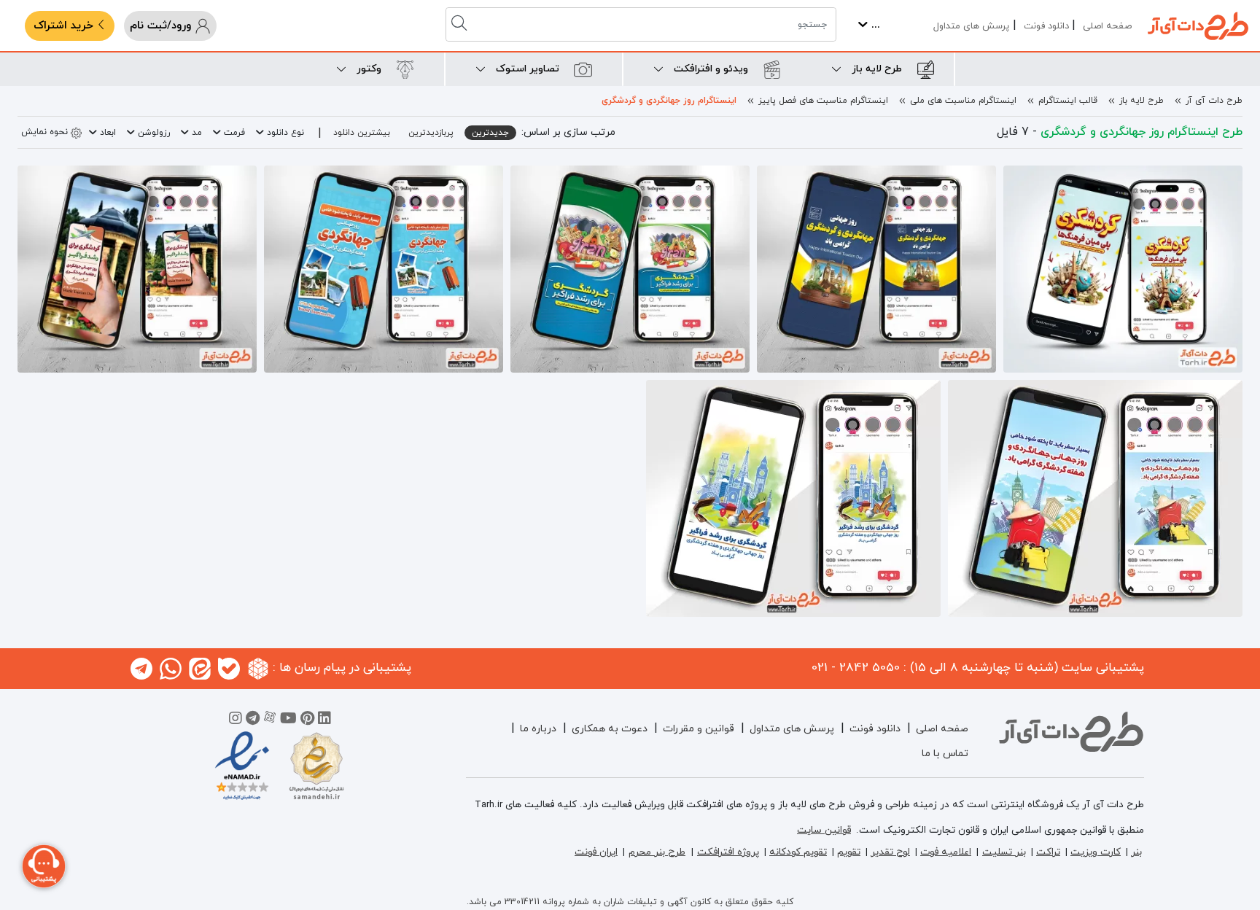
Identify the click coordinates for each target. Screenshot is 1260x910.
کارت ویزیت (1095, 852)
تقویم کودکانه (798, 852)
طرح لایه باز (1141, 100)
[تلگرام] (253, 720)
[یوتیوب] (288, 720)
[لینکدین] (324, 720)
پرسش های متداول (971, 26)
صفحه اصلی (1107, 26)
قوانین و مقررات (698, 729)
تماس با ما (945, 754)
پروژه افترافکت (728, 852)
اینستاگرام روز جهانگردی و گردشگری (669, 100)
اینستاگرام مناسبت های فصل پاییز (823, 100)
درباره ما (538, 729)
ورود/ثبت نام (162, 26)
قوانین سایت (824, 830)
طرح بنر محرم (657, 852)
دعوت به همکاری (610, 729)
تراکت (1048, 852)
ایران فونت (596, 852)
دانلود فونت (1046, 26)
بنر (1136, 852)
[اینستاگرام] (235, 720)
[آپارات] (269, 720)
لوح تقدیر (890, 852)
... (874, 25)
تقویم (848, 852)
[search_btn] (460, 24)
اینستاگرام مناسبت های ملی (963, 100)
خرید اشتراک (65, 26)
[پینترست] (307, 720)
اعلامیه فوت (945, 852)
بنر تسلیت (1004, 852)
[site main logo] (1198, 26)
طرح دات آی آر (1214, 100)
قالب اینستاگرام (1067, 100)
